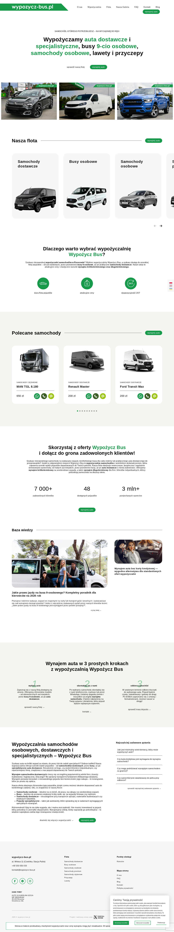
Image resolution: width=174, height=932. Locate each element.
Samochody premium (72, 871)
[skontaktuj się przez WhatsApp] (37, 396)
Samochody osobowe (72, 868)
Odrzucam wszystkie (142, 923)
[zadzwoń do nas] (44, 396)
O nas (79, 7)
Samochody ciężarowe (73, 874)
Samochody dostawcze (73, 861)
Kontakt (147, 7)
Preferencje (161, 923)
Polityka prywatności (125, 888)
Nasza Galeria (122, 7)
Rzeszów (120, 861)
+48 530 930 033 (19, 866)
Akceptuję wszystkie (121, 923)
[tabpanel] (35, 375)
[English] (170, 286)
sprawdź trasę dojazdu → (139, 709)
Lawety (67, 881)
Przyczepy (68, 878)
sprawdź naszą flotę (76, 67)
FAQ (136, 7)
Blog (158, 7)
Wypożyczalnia (94, 7)
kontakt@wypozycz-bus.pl (23, 870)
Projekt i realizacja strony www (81, 917)
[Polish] (170, 282)
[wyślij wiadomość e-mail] (51, 396)
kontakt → (87, 712)
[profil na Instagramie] (30, 881)
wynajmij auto (151, 12)
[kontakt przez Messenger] (22, 881)
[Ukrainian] (170, 289)
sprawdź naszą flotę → (34, 707)
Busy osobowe (70, 865)
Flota (108, 7)
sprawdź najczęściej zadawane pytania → (144, 788)
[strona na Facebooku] (15, 881)
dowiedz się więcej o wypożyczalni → (57, 820)
